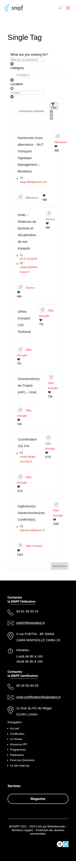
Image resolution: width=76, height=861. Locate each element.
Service (30, 287)
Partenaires (17, 754)
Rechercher (59, 566)
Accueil (14, 728)
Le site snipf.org (19, 765)
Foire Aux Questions (22, 760)
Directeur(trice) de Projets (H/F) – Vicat (29, 385)
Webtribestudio (56, 826)
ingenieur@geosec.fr (32, 530)
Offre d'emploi (24, 352)
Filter (54, 107)
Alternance (31, 197)
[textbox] (38, 74)
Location (16, 84)
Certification (17, 733)
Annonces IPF (18, 744)
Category (17, 68)
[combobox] (38, 74)
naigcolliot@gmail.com (33, 181)
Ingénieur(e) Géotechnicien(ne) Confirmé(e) (31, 512)
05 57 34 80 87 (28, 258)
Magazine (38, 799)
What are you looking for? (29, 54)
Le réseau (16, 739)
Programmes (18, 749)
